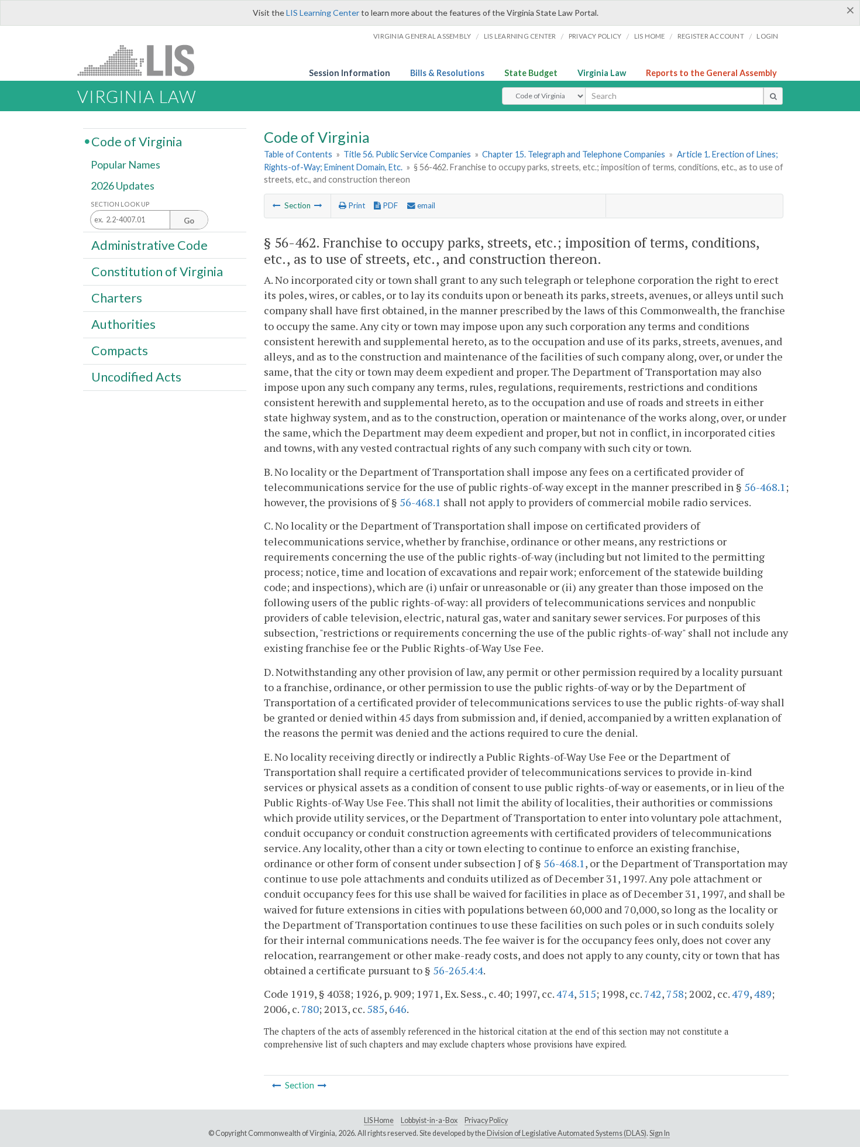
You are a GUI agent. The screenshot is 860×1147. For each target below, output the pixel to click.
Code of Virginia (136, 141)
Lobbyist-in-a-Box (429, 1120)
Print (355, 205)
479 (740, 994)
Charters (116, 297)
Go (189, 220)
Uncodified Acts (136, 376)
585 (375, 1009)
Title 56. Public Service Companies (407, 154)
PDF (389, 205)
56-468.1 (765, 487)
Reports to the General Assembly (711, 73)
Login (767, 36)
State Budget (531, 73)
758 (675, 994)
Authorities (123, 324)
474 (565, 994)
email (425, 205)
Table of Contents (298, 154)
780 (310, 1009)
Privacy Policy (595, 36)
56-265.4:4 (458, 970)
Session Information (349, 73)
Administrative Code (149, 244)
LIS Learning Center (322, 13)
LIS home (649, 36)
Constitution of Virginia (157, 271)
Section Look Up (120, 204)
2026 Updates (122, 185)
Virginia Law (601, 73)
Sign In (659, 1133)
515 (587, 994)
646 (398, 1009)
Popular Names (125, 165)
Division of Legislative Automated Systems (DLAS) (566, 1133)
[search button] (773, 96)
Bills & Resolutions (447, 73)
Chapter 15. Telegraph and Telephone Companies (573, 154)
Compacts (119, 350)
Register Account (710, 36)
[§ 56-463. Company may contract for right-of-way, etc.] (318, 205)
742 (653, 994)
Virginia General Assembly (422, 36)
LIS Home (379, 1120)
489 (763, 994)
